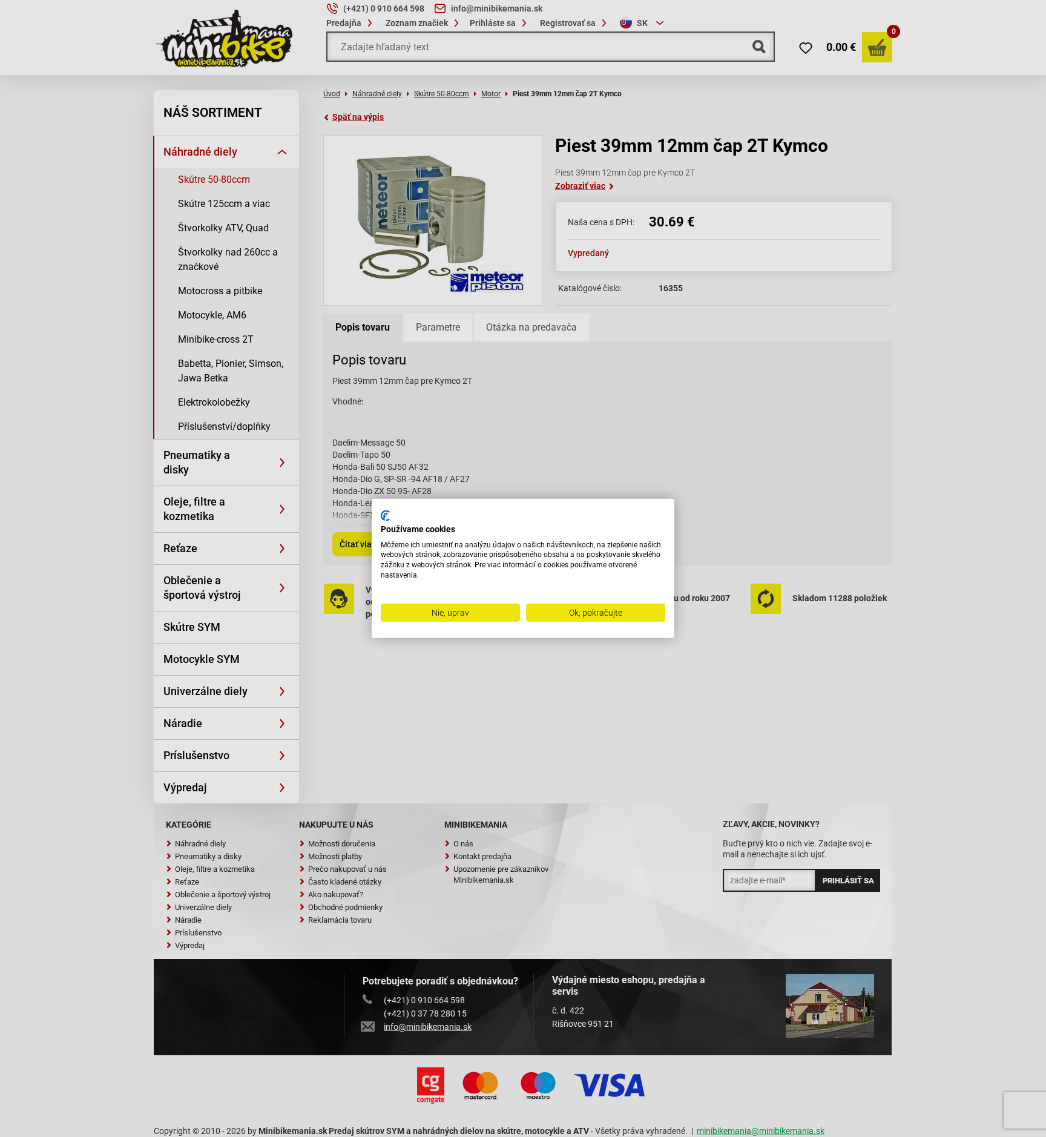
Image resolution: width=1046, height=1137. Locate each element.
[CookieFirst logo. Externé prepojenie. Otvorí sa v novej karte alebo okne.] (385, 515)
